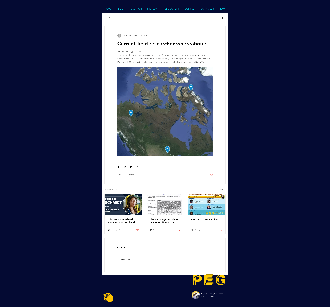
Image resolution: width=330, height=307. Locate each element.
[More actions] (211, 35)
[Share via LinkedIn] (131, 166)
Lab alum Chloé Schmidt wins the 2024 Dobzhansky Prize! (122, 221)
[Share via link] (137, 166)
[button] (222, 18)
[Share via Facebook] (118, 166)
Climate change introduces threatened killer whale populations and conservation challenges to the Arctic (164, 221)
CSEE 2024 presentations (205, 219)
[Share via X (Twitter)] (125, 166)
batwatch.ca (211, 296)
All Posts (107, 18)
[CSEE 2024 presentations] (206, 204)
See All (223, 189)
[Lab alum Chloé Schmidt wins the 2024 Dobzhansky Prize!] (123, 204)
